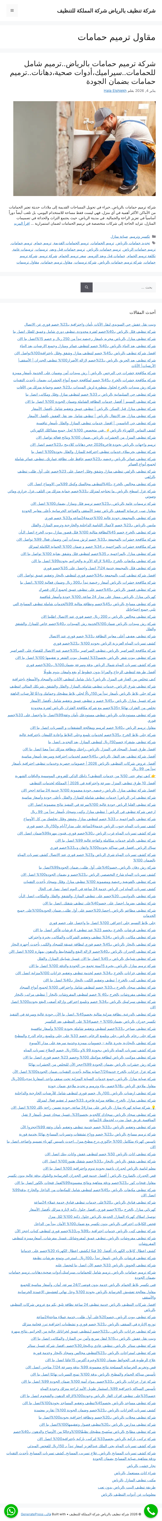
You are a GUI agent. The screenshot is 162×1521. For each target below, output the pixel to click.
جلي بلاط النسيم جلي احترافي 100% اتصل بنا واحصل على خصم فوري (102, 923)
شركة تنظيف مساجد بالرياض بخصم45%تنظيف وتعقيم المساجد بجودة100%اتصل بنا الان (89, 1403)
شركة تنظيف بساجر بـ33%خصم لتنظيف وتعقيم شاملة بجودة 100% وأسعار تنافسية (93, 1029)
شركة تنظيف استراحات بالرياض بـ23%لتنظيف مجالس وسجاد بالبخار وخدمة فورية (94, 1353)
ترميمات (41, 249)
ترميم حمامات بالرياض (104, 249)
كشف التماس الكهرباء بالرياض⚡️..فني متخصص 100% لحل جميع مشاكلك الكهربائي (93, 430)
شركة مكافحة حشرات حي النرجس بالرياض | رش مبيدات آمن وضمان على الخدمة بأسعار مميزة (84, 373)
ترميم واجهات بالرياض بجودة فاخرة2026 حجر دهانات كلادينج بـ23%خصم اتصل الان (93, 444)
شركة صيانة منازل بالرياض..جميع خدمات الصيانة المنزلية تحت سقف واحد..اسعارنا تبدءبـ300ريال (83, 1079)
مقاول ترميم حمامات (56, 262)
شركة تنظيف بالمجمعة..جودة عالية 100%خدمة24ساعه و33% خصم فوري (100, 518)
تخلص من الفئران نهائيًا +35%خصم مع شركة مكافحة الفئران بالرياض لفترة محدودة (93, 708)
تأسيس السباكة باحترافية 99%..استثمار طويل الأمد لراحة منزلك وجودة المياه (98, 1389)
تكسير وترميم (140, 236)
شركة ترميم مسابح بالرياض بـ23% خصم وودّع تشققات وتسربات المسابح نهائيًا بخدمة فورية (87, 1134)
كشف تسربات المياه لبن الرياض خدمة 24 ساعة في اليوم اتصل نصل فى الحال (97, 889)
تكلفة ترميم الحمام (141, 256)
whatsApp (11, 1511)
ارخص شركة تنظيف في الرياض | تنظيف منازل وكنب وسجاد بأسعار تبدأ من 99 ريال (93, 812)
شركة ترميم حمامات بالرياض (120, 262)
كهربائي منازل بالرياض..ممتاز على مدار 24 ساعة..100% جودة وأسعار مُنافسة (98, 597)
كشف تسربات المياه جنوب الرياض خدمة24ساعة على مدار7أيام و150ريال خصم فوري (91, 826)
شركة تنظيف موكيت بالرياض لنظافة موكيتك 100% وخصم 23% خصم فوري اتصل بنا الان (89, 1057)
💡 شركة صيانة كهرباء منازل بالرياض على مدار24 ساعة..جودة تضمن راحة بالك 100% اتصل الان (83, 1107)
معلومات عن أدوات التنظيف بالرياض (128, 1494)
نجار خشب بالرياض (141, 1466)
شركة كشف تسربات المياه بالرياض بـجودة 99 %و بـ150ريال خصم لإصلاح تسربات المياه (90, 1050)
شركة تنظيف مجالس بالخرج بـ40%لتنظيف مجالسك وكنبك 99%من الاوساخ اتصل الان (91, 484)
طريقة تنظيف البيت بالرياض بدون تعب (127, 1487)
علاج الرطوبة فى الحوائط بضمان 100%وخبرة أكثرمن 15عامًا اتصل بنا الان (100, 1360)
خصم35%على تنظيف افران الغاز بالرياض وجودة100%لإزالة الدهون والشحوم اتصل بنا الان (88, 1396)
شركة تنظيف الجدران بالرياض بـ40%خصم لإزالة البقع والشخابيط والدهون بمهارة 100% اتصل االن (82, 951)
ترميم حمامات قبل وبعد (67, 249)
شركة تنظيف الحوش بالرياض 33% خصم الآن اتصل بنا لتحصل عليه (105, 1265)
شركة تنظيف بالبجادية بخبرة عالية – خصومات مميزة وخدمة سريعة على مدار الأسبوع (92, 1043)
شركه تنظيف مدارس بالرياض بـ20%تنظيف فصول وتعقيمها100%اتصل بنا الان (97, 1424)
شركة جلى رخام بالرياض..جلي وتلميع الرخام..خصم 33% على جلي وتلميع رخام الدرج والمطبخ (85, 1036)
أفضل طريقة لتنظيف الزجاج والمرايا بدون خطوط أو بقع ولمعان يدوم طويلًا (100, 672)
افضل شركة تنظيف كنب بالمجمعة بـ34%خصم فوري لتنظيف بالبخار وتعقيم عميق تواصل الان (86, 575)
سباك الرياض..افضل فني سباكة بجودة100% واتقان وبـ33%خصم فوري (103, 847)
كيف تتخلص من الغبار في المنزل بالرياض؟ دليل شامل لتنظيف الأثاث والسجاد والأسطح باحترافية (84, 679)
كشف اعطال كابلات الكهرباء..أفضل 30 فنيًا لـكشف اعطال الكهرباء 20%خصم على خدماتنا (88, 1251)
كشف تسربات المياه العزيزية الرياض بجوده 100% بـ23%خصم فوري (104, 643)
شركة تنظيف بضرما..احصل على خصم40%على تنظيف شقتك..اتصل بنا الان (99, 903)
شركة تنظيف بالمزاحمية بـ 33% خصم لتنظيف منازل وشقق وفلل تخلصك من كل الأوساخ (89, 819)
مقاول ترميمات (27, 262)
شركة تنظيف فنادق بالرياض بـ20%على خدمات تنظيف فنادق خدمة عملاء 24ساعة (95, 1202)
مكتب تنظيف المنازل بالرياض (134, 1480)
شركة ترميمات (85, 262)
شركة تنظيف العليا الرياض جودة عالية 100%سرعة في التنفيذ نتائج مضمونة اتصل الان (92, 804)
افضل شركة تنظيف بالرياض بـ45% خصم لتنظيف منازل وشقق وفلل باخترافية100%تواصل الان (85, 353)
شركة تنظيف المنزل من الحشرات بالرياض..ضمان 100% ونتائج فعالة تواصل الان (96, 437)
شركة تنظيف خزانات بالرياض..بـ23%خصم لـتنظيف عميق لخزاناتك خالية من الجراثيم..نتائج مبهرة (83, 1331)
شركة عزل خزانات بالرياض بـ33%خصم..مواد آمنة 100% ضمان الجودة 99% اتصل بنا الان (88, 1381)
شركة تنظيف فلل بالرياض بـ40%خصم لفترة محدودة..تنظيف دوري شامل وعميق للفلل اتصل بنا (84, 331)
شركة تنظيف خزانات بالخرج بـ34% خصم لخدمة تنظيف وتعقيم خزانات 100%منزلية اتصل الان (85, 973)
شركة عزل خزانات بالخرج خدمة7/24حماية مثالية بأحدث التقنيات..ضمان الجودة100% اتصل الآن (84, 1072)
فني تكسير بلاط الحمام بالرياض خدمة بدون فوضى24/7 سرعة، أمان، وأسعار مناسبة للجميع (88, 1285)
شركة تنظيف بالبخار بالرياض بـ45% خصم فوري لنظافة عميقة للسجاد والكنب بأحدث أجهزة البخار (83, 944)
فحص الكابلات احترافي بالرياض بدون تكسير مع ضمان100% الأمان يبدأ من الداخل (95, 1224)
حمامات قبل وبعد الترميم (106, 256)
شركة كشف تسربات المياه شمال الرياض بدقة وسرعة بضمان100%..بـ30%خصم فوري (91, 665)
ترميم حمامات (21, 243)
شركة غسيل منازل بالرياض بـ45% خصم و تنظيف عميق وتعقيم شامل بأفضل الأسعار (93, 701)
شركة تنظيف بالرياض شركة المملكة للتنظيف (106, 10)
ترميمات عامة (23, 249)
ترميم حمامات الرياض (139, 249)
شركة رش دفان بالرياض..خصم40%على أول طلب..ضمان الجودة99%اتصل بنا (97, 867)
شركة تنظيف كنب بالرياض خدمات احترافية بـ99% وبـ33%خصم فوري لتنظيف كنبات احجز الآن (85, 1231)
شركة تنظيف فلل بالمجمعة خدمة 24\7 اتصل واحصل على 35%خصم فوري (99, 568)
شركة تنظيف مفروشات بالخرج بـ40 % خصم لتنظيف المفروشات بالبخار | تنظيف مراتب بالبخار (85, 994)
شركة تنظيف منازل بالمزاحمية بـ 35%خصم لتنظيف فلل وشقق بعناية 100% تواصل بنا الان (88, 554)
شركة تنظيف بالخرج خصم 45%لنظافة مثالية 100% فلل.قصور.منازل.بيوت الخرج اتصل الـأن (87, 532)
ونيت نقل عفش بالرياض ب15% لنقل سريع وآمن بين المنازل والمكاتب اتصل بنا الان (93, 1338)
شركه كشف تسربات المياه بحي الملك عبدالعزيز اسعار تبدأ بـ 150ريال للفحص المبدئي (91, 1446)
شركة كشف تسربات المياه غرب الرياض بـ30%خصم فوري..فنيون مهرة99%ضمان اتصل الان (86, 833)
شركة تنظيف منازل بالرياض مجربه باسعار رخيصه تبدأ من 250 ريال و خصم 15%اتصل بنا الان (86, 339)
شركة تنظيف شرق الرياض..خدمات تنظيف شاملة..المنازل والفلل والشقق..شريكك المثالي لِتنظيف (83, 686)
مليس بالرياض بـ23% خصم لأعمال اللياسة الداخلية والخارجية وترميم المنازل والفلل (93, 525)
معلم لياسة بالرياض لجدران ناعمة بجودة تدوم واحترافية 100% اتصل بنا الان (99, 1168)
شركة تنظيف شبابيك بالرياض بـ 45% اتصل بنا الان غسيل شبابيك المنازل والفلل (96, 959)
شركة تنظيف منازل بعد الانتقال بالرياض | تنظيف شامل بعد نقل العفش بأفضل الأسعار (92, 416)
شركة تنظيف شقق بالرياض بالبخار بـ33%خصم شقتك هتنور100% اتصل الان (99, 1161)
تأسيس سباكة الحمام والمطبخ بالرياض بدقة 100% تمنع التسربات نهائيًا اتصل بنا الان (93, 1374)
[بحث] (87, 287)
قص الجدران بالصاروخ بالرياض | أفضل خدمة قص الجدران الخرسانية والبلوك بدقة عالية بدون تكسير (82, 1175)
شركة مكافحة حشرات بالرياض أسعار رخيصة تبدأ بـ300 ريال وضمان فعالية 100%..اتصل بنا (88, 582)
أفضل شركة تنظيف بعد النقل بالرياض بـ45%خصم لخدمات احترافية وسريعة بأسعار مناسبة (89, 756)
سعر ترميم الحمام (72, 256)
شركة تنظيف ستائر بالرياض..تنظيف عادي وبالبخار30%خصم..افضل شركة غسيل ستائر (91, 1346)
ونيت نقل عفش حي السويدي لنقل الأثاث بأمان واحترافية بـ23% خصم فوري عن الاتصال (90, 324)
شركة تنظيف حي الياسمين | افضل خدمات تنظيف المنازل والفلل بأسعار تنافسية (96, 423)
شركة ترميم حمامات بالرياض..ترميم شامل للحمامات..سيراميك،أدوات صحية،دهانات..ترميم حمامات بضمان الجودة (83, 72)
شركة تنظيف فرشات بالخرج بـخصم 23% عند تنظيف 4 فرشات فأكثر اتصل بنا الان (94, 930)
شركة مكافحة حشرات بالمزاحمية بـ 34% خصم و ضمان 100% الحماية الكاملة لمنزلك (92, 546)
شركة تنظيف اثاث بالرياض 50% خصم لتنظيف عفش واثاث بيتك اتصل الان (100, 1154)
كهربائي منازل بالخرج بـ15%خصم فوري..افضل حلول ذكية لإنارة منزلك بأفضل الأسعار (92, 1209)
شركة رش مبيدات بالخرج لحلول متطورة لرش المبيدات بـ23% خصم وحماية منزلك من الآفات (86, 387)
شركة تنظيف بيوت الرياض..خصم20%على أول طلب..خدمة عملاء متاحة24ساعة (96, 1317)
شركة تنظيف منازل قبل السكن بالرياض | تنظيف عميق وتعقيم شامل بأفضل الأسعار (93, 409)
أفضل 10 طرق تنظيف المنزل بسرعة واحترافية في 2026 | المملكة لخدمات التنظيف (93, 783)
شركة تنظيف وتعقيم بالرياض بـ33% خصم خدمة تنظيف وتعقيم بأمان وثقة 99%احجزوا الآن (88, 1127)
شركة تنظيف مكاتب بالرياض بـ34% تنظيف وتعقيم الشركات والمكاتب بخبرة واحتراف (92, 937)
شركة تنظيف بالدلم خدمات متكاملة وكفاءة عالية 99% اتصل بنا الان (105, 840)
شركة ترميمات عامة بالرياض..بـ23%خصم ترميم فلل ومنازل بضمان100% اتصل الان (93, 503)
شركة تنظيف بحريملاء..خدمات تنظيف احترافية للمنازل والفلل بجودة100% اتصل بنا (93, 452)
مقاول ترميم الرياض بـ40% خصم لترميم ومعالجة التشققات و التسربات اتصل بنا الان (93, 728)
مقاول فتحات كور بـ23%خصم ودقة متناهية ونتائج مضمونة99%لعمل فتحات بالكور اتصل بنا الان (85, 1183)
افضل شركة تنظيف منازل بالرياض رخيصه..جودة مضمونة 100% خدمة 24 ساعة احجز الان (88, 790)
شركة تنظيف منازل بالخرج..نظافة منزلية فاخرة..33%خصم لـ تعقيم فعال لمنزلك (96, 1100)
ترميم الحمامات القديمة (71, 243)
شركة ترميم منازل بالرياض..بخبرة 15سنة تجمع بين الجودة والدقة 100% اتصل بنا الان (92, 966)
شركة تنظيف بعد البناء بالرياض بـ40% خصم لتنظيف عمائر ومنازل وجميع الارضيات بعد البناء (88, 346)
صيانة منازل (119, 236)
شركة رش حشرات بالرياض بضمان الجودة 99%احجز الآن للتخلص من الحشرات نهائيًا (92, 1064)
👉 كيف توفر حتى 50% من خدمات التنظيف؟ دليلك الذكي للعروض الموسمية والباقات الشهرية (85, 776)
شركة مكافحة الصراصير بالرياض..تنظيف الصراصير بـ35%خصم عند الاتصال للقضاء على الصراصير (83, 650)
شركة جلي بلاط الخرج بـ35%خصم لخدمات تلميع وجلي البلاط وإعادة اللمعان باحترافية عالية (87, 735)
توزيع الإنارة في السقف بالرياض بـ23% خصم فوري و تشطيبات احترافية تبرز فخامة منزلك (89, 1324)
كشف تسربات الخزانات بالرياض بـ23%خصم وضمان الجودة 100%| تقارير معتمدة (95, 1410)
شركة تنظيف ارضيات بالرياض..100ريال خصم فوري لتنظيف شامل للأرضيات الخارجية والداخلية (85, 1093)
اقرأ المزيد (22, 223)
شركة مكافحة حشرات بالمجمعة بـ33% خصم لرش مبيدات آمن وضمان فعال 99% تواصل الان (86, 539)
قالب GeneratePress (36, 1514)
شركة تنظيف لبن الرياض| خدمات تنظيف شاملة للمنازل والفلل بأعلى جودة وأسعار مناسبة (89, 797)
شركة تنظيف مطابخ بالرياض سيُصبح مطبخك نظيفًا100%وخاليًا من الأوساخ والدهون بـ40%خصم (84, 1432)
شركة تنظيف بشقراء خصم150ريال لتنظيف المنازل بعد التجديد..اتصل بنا (102, 742)
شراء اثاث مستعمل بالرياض (135, 1473)
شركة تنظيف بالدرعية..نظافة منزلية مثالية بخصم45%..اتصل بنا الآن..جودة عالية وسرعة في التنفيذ (83, 1014)
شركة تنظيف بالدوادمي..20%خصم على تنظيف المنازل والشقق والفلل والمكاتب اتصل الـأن (87, 896)
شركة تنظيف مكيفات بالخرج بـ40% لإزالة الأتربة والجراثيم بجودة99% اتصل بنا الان (93, 561)
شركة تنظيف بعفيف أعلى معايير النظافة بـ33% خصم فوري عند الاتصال (102, 636)
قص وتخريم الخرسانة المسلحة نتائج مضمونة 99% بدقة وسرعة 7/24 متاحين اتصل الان (91, 1367)
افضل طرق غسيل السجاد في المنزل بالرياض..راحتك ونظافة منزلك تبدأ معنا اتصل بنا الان (89, 749)
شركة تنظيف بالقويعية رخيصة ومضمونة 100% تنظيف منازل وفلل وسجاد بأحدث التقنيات (89, 882)
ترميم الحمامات (102, 243)
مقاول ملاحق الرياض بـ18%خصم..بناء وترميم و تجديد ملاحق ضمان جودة (102, 1086)
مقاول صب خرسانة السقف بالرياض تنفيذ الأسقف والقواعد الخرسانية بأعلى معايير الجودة (89, 511)
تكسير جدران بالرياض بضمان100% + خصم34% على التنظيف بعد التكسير (100, 1021)
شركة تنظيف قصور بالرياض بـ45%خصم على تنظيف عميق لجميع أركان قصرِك (97, 589)
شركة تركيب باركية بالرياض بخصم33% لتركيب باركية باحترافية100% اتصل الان (96, 1439)
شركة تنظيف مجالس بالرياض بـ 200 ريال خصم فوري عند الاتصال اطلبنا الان (98, 616)
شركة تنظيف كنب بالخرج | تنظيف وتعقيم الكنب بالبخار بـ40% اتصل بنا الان (99, 980)
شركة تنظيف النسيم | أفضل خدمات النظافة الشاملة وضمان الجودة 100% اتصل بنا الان (90, 401)
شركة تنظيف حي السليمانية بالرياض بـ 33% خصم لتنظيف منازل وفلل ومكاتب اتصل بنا (91, 394)
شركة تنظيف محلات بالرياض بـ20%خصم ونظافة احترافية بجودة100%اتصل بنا (97, 1417)
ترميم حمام (42, 243)
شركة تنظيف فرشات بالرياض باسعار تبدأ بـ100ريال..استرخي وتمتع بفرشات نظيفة (94, 1258)
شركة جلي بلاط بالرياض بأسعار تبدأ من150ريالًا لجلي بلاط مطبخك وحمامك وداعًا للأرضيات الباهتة (83, 693)
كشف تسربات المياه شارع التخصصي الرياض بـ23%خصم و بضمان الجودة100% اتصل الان (88, 874)
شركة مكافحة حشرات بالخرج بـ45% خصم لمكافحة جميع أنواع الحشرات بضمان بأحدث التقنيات (84, 380)
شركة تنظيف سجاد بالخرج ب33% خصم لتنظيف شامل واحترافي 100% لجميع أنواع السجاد (88, 987)
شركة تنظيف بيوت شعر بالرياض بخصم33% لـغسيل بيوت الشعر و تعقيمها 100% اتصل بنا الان (85, 658)
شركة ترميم (48, 256)
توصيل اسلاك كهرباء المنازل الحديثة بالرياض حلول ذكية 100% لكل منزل (102, 1217)
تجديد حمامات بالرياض (133, 243)
